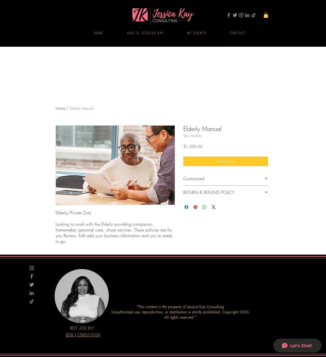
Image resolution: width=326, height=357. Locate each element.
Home (60, 108)
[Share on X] (213, 207)
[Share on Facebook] (186, 207)
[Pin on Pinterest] (195, 207)
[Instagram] (241, 15)
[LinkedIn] (247, 15)
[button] (265, 15)
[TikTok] (254, 15)
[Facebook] (229, 15)
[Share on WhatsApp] (204, 207)
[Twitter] (235, 15)
